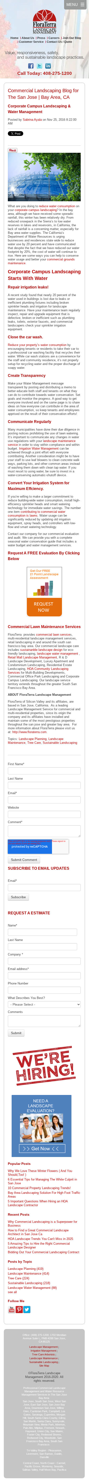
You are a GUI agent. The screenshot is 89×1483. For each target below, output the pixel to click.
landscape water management (57, 653)
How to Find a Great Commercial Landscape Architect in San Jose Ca (38, 1232)
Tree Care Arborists (43, 1354)
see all (12, 1292)
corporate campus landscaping (36, 210)
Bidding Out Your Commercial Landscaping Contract (43, 1252)
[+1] (58, 65)
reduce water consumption (57, 206)
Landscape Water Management (32, 1288)
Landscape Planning (33, 739)
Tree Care (34, 742)
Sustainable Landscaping (60, 742)
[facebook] (31, 67)
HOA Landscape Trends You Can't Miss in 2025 (40, 1239)
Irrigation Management (43, 1350)
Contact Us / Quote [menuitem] (59, 41)
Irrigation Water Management (39, 448)
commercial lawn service (53, 634)
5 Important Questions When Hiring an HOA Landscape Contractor (38, 1203)
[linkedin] (48, 67)
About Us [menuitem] (28, 38)
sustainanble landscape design (41, 650)
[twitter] (39, 67)
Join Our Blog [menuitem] (72, 38)
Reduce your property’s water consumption (37, 345)
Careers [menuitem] (54, 38)
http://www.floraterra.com (29, 732)
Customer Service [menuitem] (31, 41)
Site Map (44, 1365)
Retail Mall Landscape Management (32, 657)
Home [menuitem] (14, 38)
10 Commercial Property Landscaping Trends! (39, 1188)
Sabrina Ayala (32, 119)
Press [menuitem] (41, 38)
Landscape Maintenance (28, 1273)
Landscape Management (43, 1346)
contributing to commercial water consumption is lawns (36, 513)
